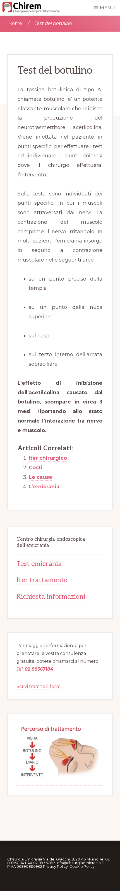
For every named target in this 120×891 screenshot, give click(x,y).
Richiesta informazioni (50, 597)
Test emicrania (39, 564)
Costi (35, 468)
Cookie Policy (82, 866)
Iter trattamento (42, 580)
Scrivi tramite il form (38, 686)
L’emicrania (44, 487)
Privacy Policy (55, 866)
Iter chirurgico (48, 458)
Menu (107, 7)
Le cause (40, 477)
